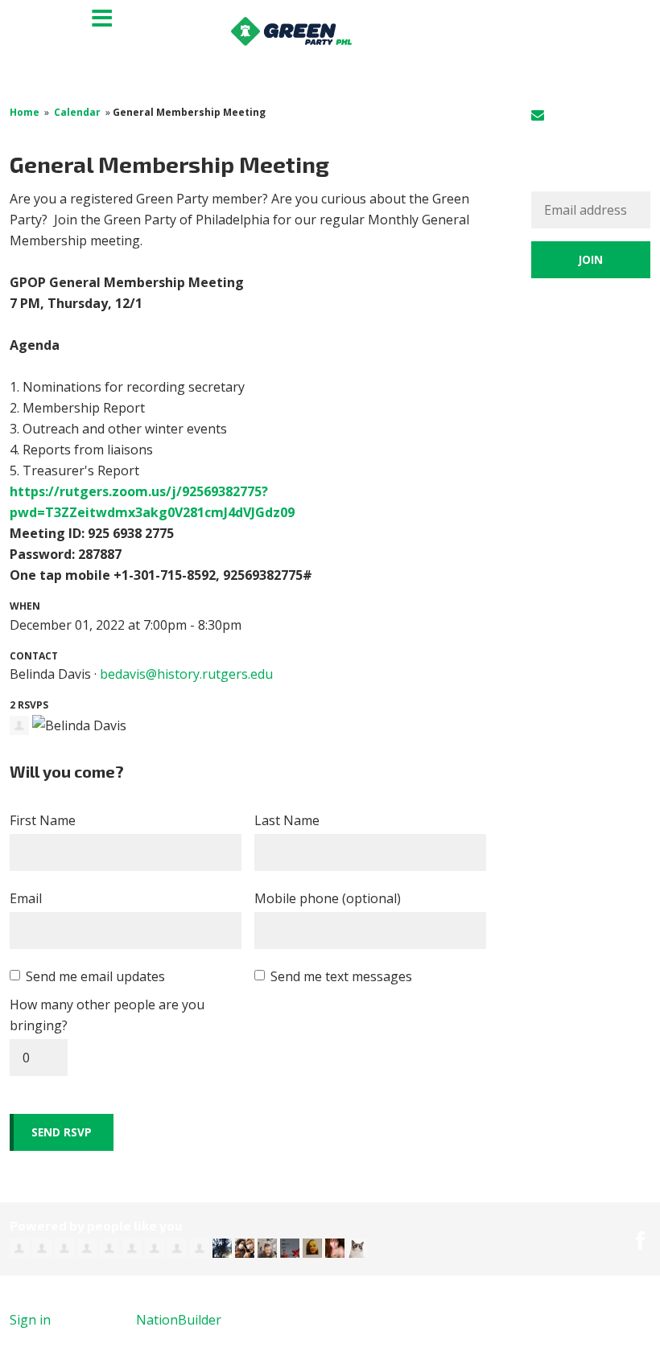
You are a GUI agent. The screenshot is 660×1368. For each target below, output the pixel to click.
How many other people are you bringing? (107, 1015)
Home (24, 112)
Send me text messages (341, 976)
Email (26, 898)
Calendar (77, 112)
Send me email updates (95, 976)
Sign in (569, 115)
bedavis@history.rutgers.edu (186, 674)
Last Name (287, 820)
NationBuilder (178, 1320)
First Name (43, 820)
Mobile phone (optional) (327, 898)
